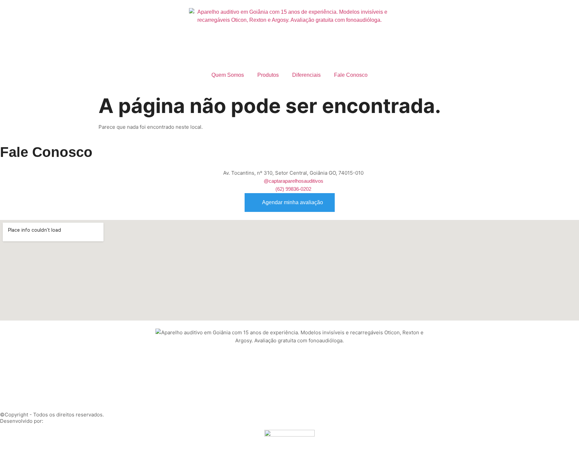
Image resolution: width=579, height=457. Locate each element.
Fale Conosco (351, 75)
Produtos (268, 75)
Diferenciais (306, 75)
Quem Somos (227, 75)
